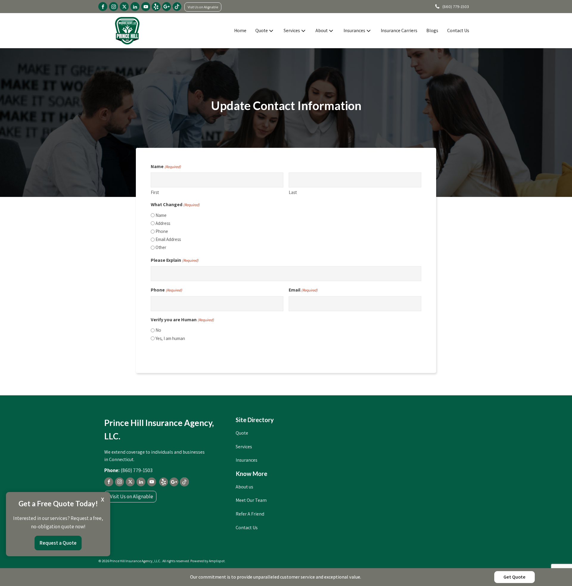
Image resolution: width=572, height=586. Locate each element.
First (155, 192)
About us (244, 487)
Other (161, 247)
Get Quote (514, 577)
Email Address (168, 239)
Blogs (432, 30)
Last (293, 192)
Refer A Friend (250, 514)
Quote (261, 30)
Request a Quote (58, 543)
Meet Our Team (251, 500)
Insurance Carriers (399, 30)
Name (161, 215)
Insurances (354, 30)
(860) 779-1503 (455, 6)
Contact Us (458, 30)
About (321, 30)
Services (292, 30)
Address (163, 223)
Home (240, 30)
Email (303, 290)
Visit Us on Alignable (203, 7)
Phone (162, 231)
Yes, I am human (170, 338)
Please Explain (174, 260)
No (158, 330)
